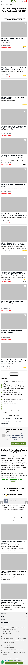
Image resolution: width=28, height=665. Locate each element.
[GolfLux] (8, 660)
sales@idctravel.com (8, 647)
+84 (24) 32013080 (9, 642)
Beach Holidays (6, 418)
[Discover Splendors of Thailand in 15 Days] (14, 175)
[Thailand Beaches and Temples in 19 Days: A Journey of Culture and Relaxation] (14, 117)
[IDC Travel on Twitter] (21, 660)
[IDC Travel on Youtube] (19, 660)
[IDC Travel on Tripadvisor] (15, 660)
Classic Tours (18, 418)
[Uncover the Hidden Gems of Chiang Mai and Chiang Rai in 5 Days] (14, 350)
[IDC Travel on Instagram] (23, 660)
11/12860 (5, 654)
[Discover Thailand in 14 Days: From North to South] (14, 87)
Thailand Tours (8, 4)
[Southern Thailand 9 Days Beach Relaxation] (14, 29)
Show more (14, 374)
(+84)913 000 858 (13, 645)
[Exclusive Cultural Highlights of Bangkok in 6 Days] (14, 321)
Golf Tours (18, 421)
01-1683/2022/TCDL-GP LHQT (16, 650)
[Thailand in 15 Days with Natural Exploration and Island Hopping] (14, 146)
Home (2, 4)
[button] (14, 613)
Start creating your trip (17, 443)
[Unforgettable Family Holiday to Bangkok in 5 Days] (14, 292)
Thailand (3, 455)
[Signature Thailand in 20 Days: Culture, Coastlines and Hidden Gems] (14, 204)
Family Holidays (6, 421)
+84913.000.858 (20, 441)
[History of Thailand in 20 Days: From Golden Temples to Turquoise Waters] (14, 233)
